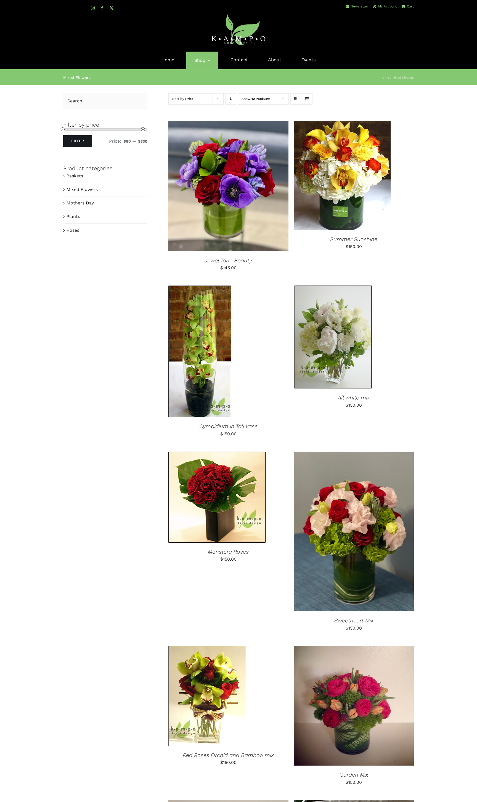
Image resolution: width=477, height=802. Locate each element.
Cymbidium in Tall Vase (228, 426)
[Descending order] (230, 99)
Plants (73, 216)
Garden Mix (354, 774)
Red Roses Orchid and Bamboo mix (228, 755)
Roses (73, 230)
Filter (77, 141)
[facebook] (102, 8)
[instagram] (93, 8)
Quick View (247, 187)
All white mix (354, 397)
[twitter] (111, 8)
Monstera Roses (228, 551)
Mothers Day (80, 203)
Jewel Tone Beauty (228, 260)
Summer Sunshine (353, 239)
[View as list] (306, 99)
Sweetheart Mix (353, 620)
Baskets (75, 175)
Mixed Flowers (82, 189)
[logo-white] (238, 15)
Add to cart (211, 187)
